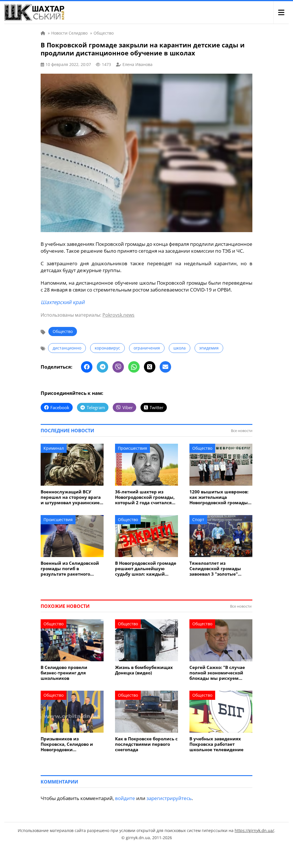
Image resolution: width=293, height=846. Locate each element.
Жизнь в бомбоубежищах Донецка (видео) (144, 670)
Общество (63, 331)
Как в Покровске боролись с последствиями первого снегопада (146, 744)
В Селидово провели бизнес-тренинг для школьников (64, 673)
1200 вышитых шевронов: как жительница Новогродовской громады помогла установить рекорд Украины (218, 497)
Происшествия (132, 448)
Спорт (198, 519)
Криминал (53, 448)
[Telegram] (102, 367)
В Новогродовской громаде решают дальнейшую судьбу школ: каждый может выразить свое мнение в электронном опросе (145, 568)
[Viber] (118, 367)
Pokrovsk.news (118, 315)
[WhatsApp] (134, 367)
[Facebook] (86, 367)
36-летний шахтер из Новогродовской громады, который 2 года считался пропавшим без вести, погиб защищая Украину (145, 497)
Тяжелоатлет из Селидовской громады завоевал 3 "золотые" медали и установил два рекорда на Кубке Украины (220, 568)
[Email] (165, 367)
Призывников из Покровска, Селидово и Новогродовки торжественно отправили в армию (71, 744)
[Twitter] (149, 367)
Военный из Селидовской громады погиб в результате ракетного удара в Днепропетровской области (71, 568)
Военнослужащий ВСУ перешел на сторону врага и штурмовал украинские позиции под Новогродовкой (71, 497)
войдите (125, 798)
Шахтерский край (62, 302)
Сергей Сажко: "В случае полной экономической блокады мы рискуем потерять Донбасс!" (217, 673)
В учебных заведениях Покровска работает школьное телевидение (216, 744)
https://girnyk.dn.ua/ (254, 830)
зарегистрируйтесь (169, 798)
